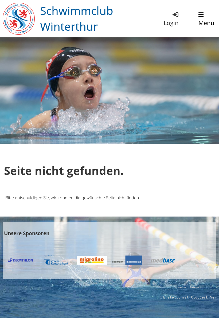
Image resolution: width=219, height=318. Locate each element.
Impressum (180, 287)
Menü (206, 23)
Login (171, 23)
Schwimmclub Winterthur (76, 18)
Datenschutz (197, 287)
